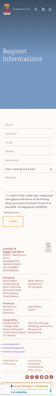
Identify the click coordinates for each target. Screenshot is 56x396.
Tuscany (8, 309)
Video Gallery (10, 296)
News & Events (12, 290)
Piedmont (8, 312)
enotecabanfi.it (11, 344)
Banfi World (10, 280)
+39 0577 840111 (12, 264)
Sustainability (11, 283)
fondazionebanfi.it (13, 347)
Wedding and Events (40, 326)
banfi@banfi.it (11, 261)
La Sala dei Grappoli (14, 332)
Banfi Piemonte (12, 286)
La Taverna (9, 335)
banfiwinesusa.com (14, 351)
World (31, 309)
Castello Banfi (11, 322)
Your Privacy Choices (30, 386)
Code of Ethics (35, 370)
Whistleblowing (35, 367)
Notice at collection (15, 392)
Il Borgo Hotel (11, 326)
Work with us (35, 280)
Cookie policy (34, 360)
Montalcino (9, 306)
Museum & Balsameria (35, 331)
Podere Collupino (13, 329)
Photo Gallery (10, 293)
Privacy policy (9, 363)
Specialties (34, 306)
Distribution (35, 283)
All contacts (35, 286)
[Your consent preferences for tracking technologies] (51, 391)
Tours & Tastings (38, 322)
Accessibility (34, 363)
